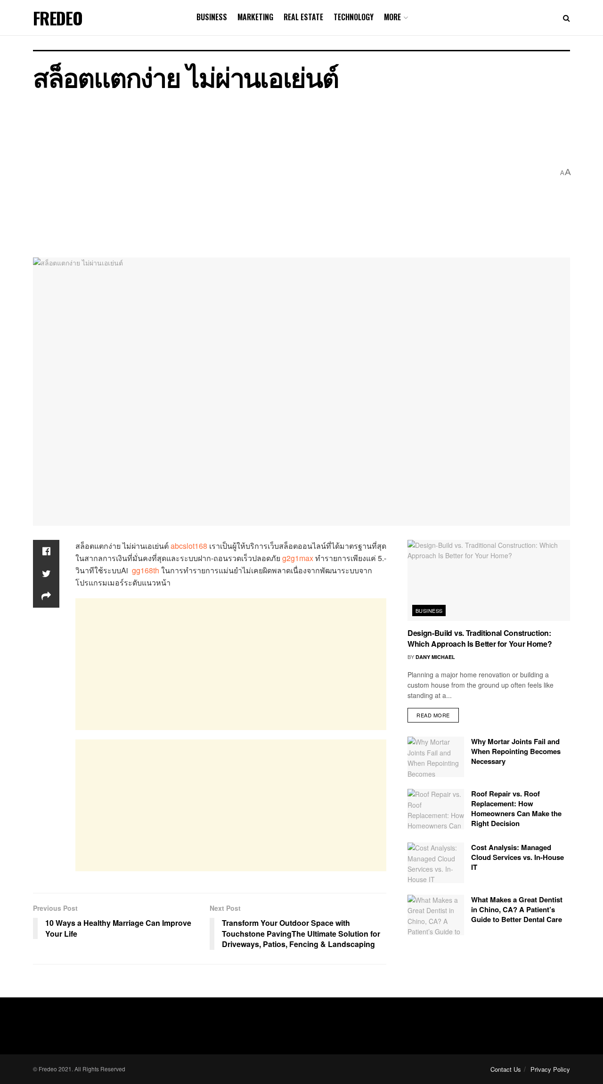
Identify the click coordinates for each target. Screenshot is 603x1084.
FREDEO (57, 17)
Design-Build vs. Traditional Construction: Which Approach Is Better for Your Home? (479, 638)
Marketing (255, 17)
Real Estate (303, 17)
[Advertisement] (293, 173)
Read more (433, 715)
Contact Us (505, 1069)
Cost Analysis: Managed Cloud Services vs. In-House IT (517, 857)
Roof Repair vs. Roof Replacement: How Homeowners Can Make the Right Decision (516, 808)
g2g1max (297, 558)
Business (211, 17)
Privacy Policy (550, 1069)
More (392, 17)
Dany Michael (435, 656)
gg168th (145, 570)
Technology (354, 17)
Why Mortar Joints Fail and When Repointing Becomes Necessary (516, 751)
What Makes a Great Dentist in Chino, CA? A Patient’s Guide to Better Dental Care (516, 909)
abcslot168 (189, 545)
